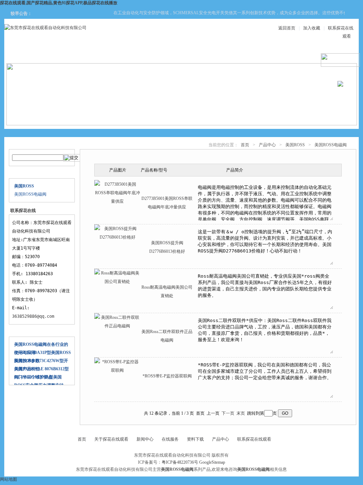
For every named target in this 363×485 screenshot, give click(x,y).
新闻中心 (158, 53)
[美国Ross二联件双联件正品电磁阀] (117, 325)
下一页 (228, 413)
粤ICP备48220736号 (180, 462)
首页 (245, 144)
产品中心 (115, 53)
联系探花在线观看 (254, 439)
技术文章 (243, 53)
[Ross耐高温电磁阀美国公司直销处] (117, 281)
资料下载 (201, 53)
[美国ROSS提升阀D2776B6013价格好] (117, 237)
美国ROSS (295, 144)
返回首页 (286, 28)
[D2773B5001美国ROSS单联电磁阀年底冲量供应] (117, 201)
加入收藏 (311, 28)
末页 (240, 413)
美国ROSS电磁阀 (30, 194)
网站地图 (8, 479)
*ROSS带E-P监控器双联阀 (167, 376)
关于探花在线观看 (73, 53)
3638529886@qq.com (33, 316)
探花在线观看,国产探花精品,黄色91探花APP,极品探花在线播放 (58, 2)
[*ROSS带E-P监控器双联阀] (117, 370)
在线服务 (286, 53)
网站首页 (30, 53)
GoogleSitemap (212, 462)
